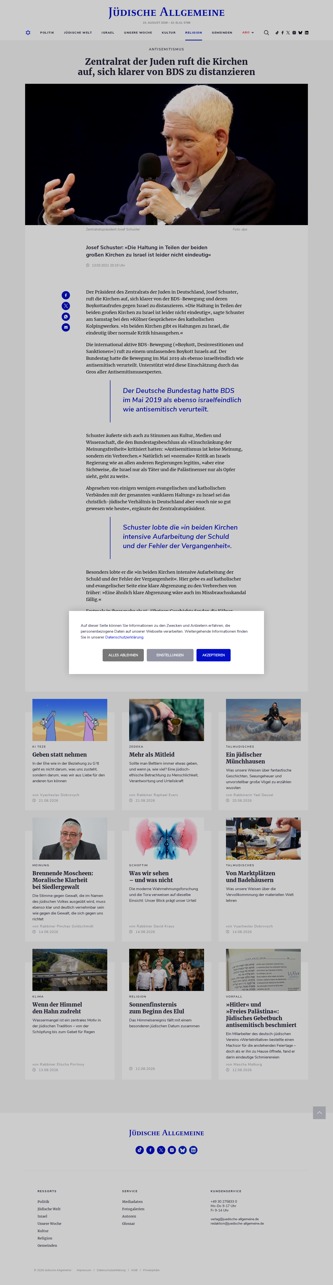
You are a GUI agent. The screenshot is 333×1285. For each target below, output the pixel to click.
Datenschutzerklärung (124, 637)
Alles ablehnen (123, 655)
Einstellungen (170, 655)
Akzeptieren (213, 655)
